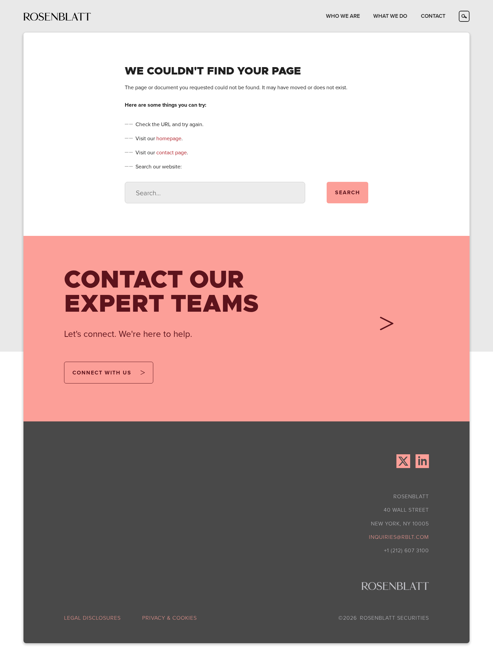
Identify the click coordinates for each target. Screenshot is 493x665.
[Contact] (384, 326)
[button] (343, 16)
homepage (168, 138)
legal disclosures (92, 617)
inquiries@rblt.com (399, 537)
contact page (171, 152)
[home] (57, 16)
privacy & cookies (169, 617)
